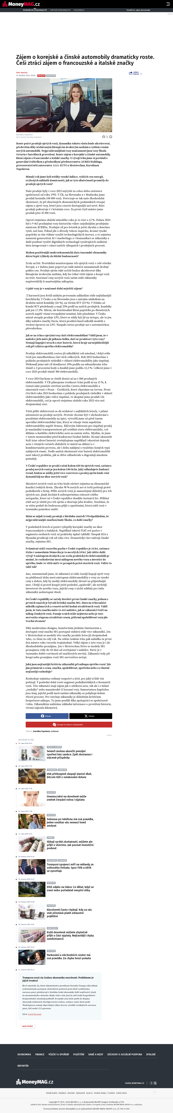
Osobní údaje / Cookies (104, 1093)
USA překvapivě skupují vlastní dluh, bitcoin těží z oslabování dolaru (69, 775)
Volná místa (121, 1093)
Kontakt (71, 1093)
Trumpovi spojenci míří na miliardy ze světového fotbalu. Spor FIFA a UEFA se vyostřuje (70, 868)
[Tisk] (110, 136)
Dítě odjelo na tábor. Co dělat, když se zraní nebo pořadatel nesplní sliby (70, 888)
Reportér (23, 1065)
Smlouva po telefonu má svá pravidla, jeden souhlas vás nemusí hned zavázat (70, 822)
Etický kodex (51, 1093)
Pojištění (78, 1054)
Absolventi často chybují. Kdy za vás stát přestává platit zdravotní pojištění (69, 913)
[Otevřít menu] (168, 4)
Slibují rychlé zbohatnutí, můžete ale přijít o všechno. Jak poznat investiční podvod (70, 845)
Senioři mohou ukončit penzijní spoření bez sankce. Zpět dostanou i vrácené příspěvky (69, 754)
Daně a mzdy (95, 1054)
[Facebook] (103, 136)
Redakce (62, 1093)
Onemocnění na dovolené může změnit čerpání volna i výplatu (66, 798)
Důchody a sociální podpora (124, 1054)
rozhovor (55, 731)
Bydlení (150, 1054)
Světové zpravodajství (60, 10)
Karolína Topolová (41, 731)
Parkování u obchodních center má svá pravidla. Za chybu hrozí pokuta (69, 956)
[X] (107, 136)
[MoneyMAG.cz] (21, 4)
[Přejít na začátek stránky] (154, 1093)
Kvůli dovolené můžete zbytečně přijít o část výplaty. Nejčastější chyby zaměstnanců (70, 935)
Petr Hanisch (21, 73)
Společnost (79, 10)
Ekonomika (24, 1054)
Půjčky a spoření (59, 1054)
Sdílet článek (136, 73)
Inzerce (89, 1093)
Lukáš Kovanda (34, 1014)
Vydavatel (80, 1093)
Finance (39, 1054)
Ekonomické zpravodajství (35, 10)
